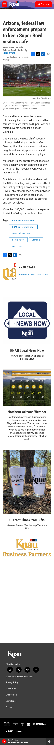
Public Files (11, 689)
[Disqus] (27, 604)
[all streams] (50, 741)
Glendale (36, 240)
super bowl (17, 246)
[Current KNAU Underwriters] (27, 547)
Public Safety (18, 240)
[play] (4, 741)
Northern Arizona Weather (27, 412)
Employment (11, 695)
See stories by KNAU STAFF (33, 274)
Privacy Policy (12, 682)
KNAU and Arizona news (23, 227)
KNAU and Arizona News (23, 220)
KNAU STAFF (9, 53)
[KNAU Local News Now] (27, 320)
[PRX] (9, 731)
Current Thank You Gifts (27, 520)
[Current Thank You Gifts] (27, 482)
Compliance (11, 701)
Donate (45, 4)
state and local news (21, 233)
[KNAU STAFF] (9, 271)
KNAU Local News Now (27, 350)
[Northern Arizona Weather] (27, 388)
